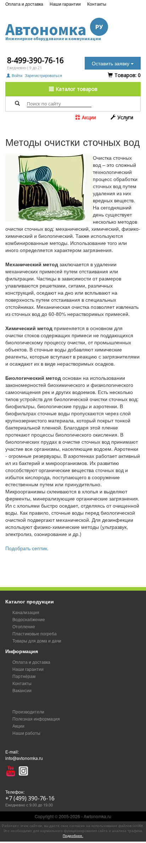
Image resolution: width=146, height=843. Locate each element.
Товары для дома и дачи (36, 640)
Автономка (54, 30)
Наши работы (26, 733)
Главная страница (27, 124)
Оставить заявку (111, 63)
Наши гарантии (65, 4)
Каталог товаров (75, 89)
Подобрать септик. (27, 548)
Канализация (25, 612)
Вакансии (22, 690)
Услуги (124, 117)
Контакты (96, 4)
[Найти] (17, 103)
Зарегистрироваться (43, 75)
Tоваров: (127, 75)
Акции (88, 117)
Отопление (23, 626)
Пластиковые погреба (34, 633)
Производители (28, 711)
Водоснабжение (28, 619)
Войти (17, 75)
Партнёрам (23, 676)
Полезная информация (36, 719)
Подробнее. (73, 835)
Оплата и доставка (24, 4)
